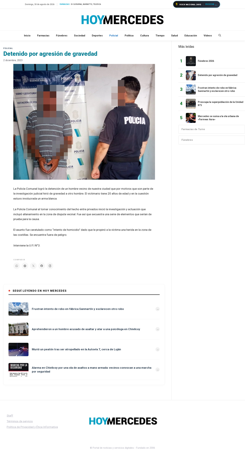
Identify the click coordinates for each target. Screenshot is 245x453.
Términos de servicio (20, 421)
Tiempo (160, 35)
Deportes (97, 35)
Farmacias (43, 35)
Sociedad (79, 35)
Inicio (27, 35)
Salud (174, 35)
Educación (190, 35)
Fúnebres (61, 35)
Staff (10, 415)
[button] (219, 36)
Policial (113, 35)
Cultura (144, 35)
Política (129, 35)
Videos (208, 35)
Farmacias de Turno (193, 129)
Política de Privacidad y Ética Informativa (32, 427)
